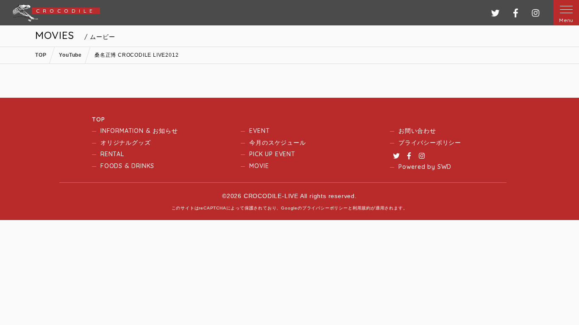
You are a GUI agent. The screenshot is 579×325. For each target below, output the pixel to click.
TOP (98, 119)
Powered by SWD (424, 167)
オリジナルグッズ (125, 142)
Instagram (422, 155)
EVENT (259, 131)
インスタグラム (535, 13)
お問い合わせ (417, 131)
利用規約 (362, 208)
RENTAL (112, 154)
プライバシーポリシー (429, 142)
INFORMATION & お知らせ (139, 131)
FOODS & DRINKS (127, 166)
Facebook (409, 155)
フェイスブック (515, 13)
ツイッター (495, 13)
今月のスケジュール (277, 142)
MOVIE (259, 166)
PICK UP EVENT (272, 154)
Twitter (396, 155)
